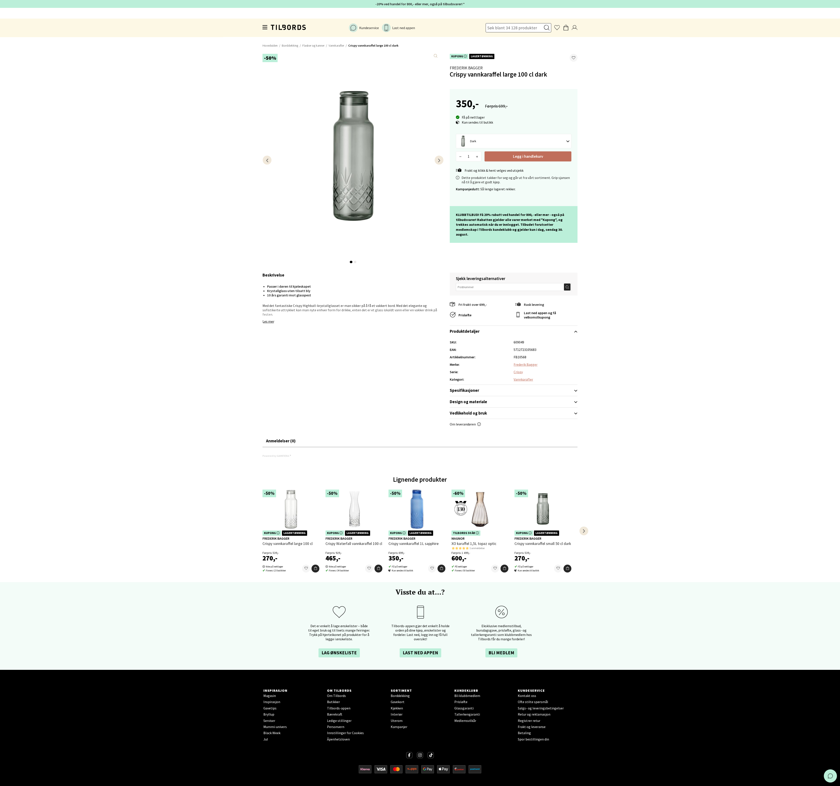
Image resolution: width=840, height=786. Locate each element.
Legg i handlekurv (528, 156)
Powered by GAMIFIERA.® (276, 455)
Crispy (518, 372)
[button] (574, 58)
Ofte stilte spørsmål (533, 702)
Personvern (335, 727)
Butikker (333, 702)
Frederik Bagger (466, 67)
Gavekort (397, 702)
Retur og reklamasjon (534, 714)
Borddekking (290, 45)
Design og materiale (468, 401)
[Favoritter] (306, 568)
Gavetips (269, 708)
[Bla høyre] (439, 160)
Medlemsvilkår (465, 720)
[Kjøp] (315, 568)
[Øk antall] (477, 156)
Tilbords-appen (338, 708)
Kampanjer (399, 727)
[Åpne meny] (265, 28)
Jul (265, 739)
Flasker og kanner (313, 45)
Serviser (269, 720)
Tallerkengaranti (467, 714)
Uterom (396, 720)
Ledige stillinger (339, 720)
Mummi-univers (275, 727)
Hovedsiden (270, 45)
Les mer (268, 321)
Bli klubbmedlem (467, 695)
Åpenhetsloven (338, 739)
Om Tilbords (336, 695)
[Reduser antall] (460, 156)
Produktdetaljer (465, 331)
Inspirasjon (271, 702)
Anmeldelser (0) (281, 440)
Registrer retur (529, 720)
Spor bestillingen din (533, 739)
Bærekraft (334, 714)
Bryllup (268, 714)
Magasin (269, 695)
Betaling (524, 733)
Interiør (396, 714)
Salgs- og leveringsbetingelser (541, 708)
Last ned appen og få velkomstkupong (540, 315)
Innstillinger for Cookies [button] (345, 733)
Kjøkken (397, 708)
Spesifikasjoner (464, 390)
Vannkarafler (336, 45)
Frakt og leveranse (532, 727)
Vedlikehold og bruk (468, 413)
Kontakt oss (527, 695)
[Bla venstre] (267, 160)
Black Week (271, 733)
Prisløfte (464, 315)
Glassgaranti (464, 708)
